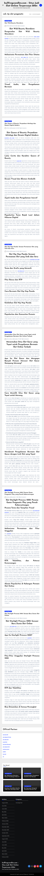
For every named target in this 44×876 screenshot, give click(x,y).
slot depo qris (21, 271)
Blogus (25, 874)
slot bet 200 (5, 734)
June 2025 (4, 844)
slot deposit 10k (6, 746)
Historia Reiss (9, 339)
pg (3, 756)
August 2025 (5, 838)
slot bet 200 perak (7, 744)
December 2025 (5, 826)
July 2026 (4, 805)
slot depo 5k (24, 57)
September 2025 (5, 835)
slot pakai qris (13, 626)
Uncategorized (8, 20)
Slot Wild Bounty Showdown (14, 23)
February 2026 (5, 820)
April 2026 (4, 814)
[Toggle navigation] (3, 5)
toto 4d (4, 754)
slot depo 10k (5, 739)
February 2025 (5, 856)
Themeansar (31, 874)
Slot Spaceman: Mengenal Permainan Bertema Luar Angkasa (30, 789)
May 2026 (4, 811)
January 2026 (5, 823)
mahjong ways (6, 749)
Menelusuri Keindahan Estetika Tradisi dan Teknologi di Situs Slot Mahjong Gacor (12, 789)
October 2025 (5, 832)
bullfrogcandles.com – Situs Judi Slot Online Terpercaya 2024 (10, 865)
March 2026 (4, 817)
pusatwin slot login (9, 137)
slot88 (4, 751)
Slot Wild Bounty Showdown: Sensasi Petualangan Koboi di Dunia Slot (12, 777)
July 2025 (4, 841)
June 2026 (4, 808)
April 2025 (4, 850)
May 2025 (4, 847)
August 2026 (5, 802)
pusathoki (5, 742)
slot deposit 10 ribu (7, 737)
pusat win (19, 160)
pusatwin (9, 533)
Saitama (8, 25)
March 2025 (4, 853)
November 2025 (5, 829)
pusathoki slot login (34, 259)
